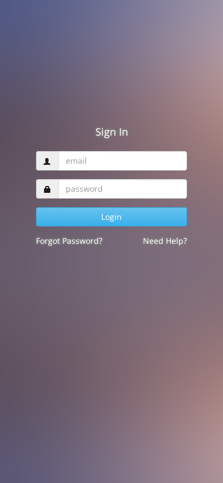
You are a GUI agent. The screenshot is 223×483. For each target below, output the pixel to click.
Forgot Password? (69, 240)
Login (111, 216)
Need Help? (165, 240)
